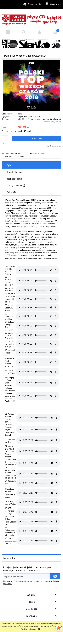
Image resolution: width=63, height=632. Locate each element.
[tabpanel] (31, 372)
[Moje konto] (39, 32)
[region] (31, 43)
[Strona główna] (31, 19)
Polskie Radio (15, 153)
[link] (31, 43)
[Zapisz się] (55, 576)
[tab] (31, 165)
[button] (8, 32)
